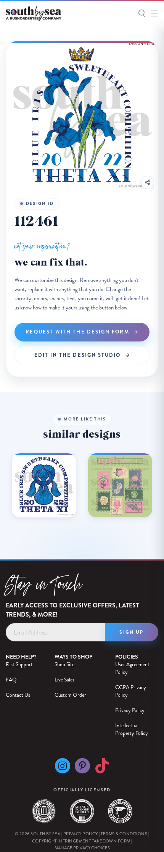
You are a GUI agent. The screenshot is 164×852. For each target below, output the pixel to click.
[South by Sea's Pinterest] (82, 768)
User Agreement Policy (132, 668)
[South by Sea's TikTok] (101, 768)
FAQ (11, 679)
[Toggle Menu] (152, 11)
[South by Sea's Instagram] (63, 768)
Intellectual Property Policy (131, 729)
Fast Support (19, 664)
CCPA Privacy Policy (130, 691)
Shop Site (64, 664)
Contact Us (18, 695)
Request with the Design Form (77, 331)
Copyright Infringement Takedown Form (81, 841)
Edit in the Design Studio (77, 355)
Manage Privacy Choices (82, 848)
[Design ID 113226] (120, 485)
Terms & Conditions (124, 834)
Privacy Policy (130, 710)
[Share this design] (147, 182)
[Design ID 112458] (43, 485)
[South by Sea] (41, 13)
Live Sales (64, 679)
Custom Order (70, 695)
